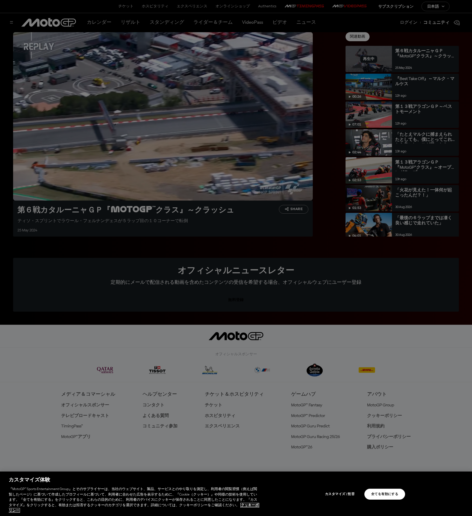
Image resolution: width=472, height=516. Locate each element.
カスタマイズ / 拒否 (340, 494)
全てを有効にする (384, 494)
